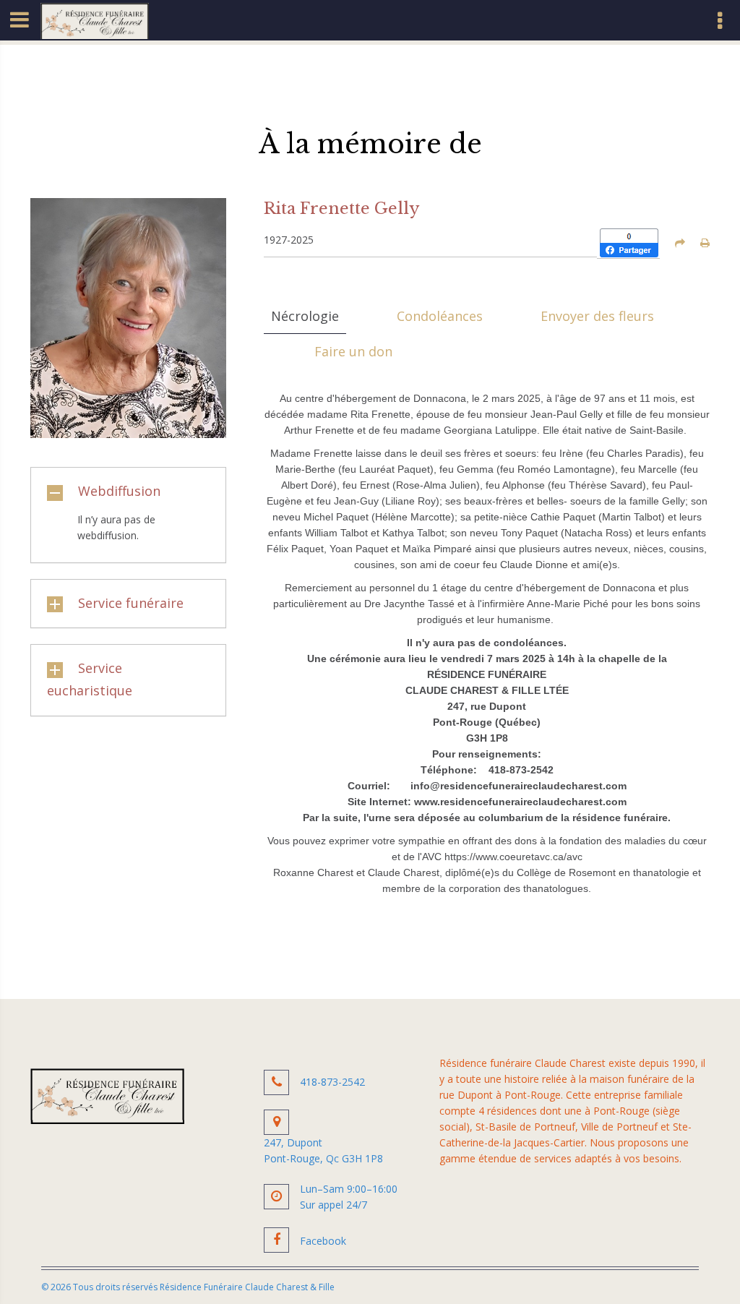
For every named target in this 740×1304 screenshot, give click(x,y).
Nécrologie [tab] (305, 316)
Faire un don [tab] (353, 351)
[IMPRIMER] (705, 243)
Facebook (323, 1241)
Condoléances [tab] (440, 316)
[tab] (128, 492)
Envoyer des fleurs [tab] (597, 316)
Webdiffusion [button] (119, 490)
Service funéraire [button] (131, 603)
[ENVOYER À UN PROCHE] (680, 243)
